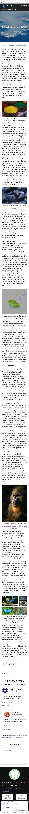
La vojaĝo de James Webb (7, 797)
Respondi (6, 706)
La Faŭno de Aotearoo (22, 797)
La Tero (15, 673)
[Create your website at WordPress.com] (14, 2)
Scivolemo (11, 5)
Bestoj (10, 673)
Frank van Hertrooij (21, 45)
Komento (22, 761)
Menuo (23, 5)
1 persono (9, 702)
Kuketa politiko (6, 807)
